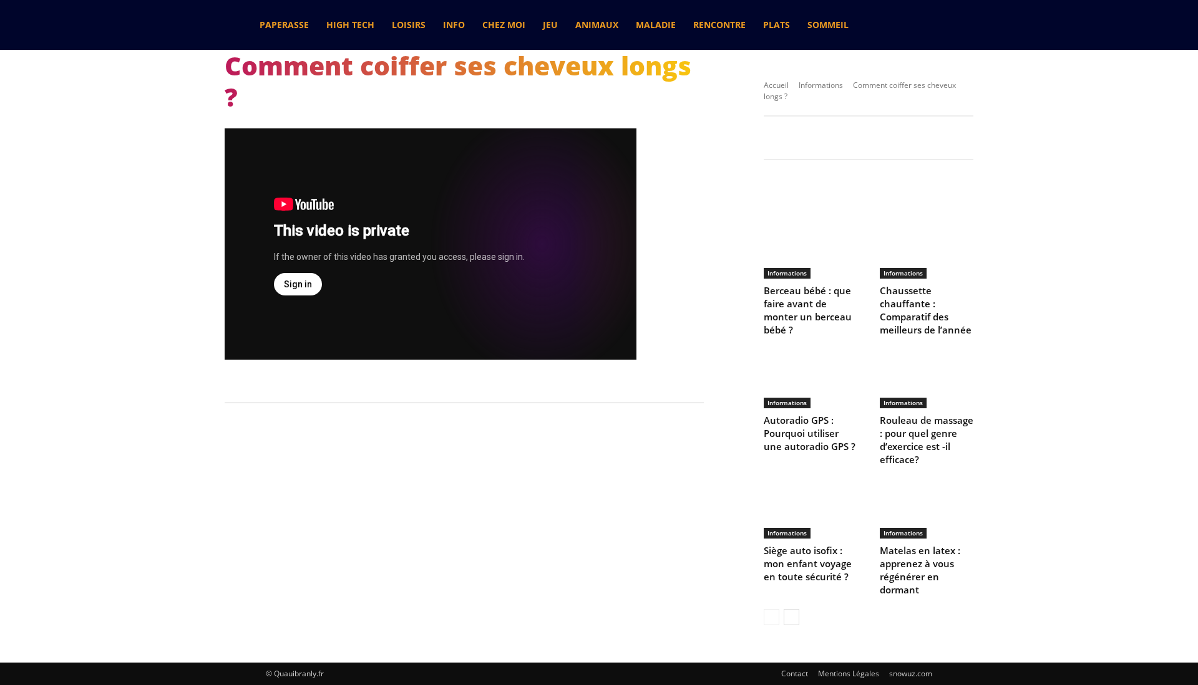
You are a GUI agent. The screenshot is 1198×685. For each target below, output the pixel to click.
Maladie (656, 25)
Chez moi (503, 25)
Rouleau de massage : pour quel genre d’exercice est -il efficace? (926, 440)
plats (776, 25)
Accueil (776, 85)
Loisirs (409, 25)
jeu (550, 25)
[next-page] (791, 617)
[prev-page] (771, 617)
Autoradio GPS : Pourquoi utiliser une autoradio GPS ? (809, 433)
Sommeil (828, 25)
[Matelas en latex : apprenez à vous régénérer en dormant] (926, 508)
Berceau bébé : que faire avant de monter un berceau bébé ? (808, 310)
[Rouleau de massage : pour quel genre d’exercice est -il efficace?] (926, 378)
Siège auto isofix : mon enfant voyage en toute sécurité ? (808, 563)
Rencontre (719, 25)
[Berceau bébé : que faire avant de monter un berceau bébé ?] (810, 248)
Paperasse (284, 25)
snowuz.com (910, 673)
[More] (1077, 188)
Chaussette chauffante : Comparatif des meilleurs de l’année (926, 310)
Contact (794, 673)
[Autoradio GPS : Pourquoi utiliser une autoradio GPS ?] (810, 378)
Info (454, 25)
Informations (821, 85)
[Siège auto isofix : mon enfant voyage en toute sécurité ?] (810, 508)
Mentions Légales (848, 673)
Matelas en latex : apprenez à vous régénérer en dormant (920, 570)
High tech (350, 25)
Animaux (596, 25)
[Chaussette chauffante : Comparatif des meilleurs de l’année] (926, 248)
